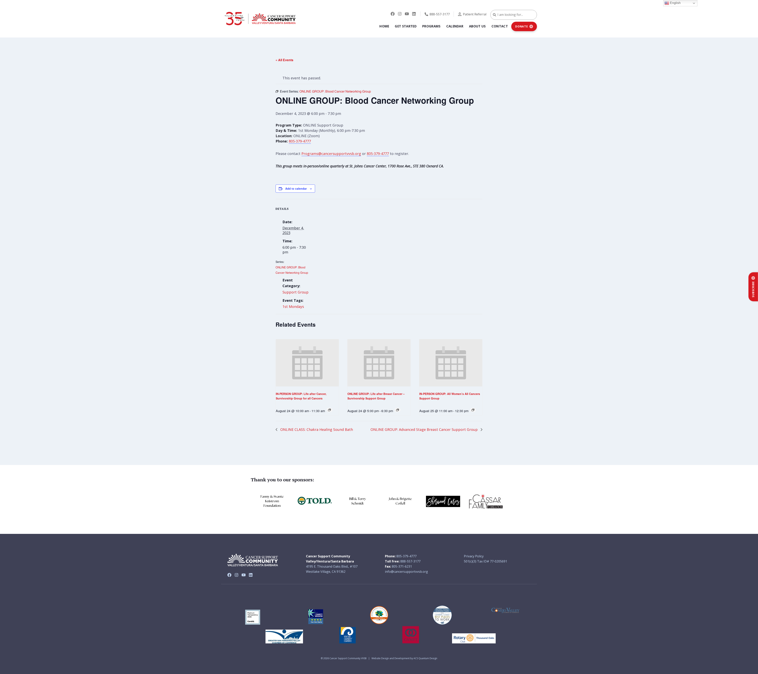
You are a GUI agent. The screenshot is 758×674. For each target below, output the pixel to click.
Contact (500, 26)
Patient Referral (474, 14)
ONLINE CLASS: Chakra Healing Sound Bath (316, 429)
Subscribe (753, 289)
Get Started (406, 26)
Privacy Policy (474, 556)
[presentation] (307, 363)
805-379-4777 (300, 141)
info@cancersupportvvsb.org (406, 571)
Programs (431, 26)
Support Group (295, 292)
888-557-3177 (440, 14)
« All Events (284, 60)
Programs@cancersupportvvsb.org (331, 153)
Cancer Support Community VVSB (348, 658)
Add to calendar (296, 188)
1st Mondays (293, 306)
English (675, 3)
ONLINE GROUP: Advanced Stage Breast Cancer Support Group (425, 429)
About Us (477, 26)
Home (384, 26)
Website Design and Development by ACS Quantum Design (404, 658)
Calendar (454, 26)
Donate (521, 26)
